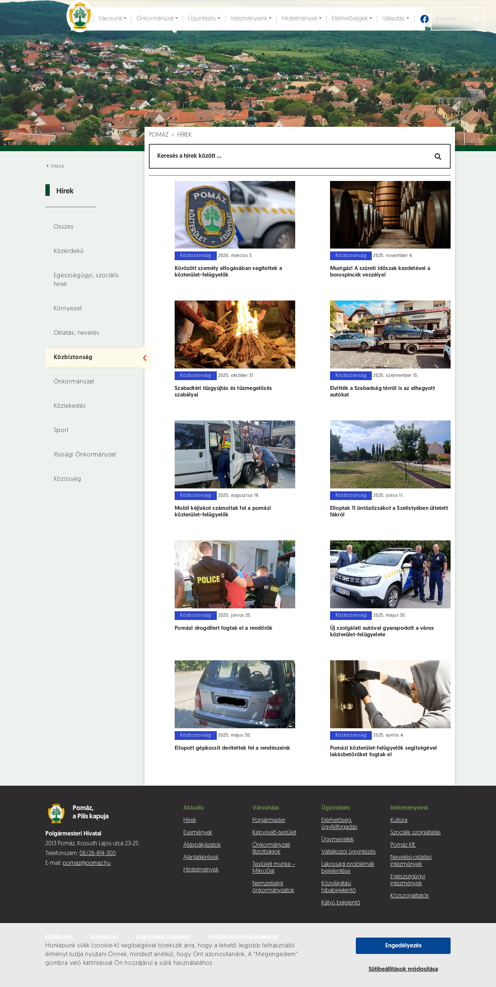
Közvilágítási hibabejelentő (338, 887)
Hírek (184, 135)
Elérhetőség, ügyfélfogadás (339, 824)
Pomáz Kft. (403, 845)
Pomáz (158, 135)
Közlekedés (70, 406)
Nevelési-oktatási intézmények (411, 861)
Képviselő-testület (274, 833)
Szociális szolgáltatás (415, 833)
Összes (64, 227)
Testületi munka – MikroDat (273, 868)
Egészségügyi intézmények (407, 880)
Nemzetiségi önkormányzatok (273, 887)
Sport (61, 431)
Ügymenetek (337, 840)
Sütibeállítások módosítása (403, 969)
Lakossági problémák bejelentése (347, 868)
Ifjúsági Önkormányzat (85, 455)
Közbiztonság (73, 357)
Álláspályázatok (202, 845)
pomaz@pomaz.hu (87, 863)
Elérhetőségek (350, 19)
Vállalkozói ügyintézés (348, 852)
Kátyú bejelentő (340, 903)
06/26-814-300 (98, 854)
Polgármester (268, 820)
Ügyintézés (202, 19)
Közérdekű (69, 251)
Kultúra (398, 820)
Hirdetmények (299, 19)
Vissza (57, 166)
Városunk (110, 19)
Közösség (67, 479)
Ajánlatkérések (201, 858)
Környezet (68, 309)
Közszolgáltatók (409, 896)
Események (197, 833)
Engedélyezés (403, 946)
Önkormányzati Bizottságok (271, 848)
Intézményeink (249, 19)
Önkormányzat (155, 19)
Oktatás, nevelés (76, 333)
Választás (393, 19)
